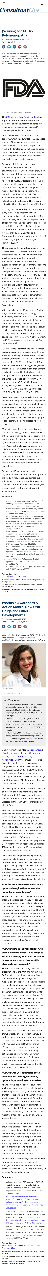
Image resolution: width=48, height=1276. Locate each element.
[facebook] (3, 47)
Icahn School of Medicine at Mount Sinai (17, 1246)
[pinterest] (20, 47)
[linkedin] (14, 47)
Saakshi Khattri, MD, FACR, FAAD (15, 622)
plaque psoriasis (34, 750)
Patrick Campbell (8, 42)
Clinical (5, 576)
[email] (25, 47)
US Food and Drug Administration (22, 117)
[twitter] (9, 47)
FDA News (23, 576)
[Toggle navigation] (4, 3)
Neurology (13, 576)
